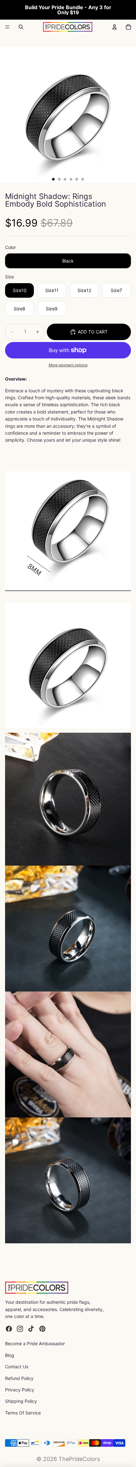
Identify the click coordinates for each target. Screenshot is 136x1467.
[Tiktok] (31, 1329)
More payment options (68, 365)
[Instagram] (20, 1329)
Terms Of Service (23, 1412)
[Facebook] (9, 1329)
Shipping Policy (21, 1401)
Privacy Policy (19, 1389)
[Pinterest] (42, 1329)
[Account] (114, 27)
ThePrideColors (79, 1459)
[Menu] (7, 27)
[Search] (21, 27)
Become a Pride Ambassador (35, 1343)
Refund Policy (19, 1378)
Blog (9, 1355)
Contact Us (16, 1366)
